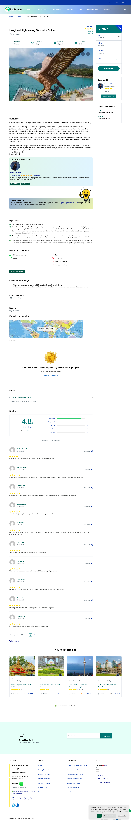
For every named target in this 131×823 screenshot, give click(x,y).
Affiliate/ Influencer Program (75, 774)
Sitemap (100, 775)
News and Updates (44, 783)
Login (116, 2)
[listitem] (22, 677)
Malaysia (19, 16)
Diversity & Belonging (73, 783)
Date (99, 35)
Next (38, 635)
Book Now (108, 68)
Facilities (69, 9)
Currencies (99, 768)
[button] (125, 9)
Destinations (41, 9)
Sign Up (124, 2)
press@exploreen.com (69, 203)
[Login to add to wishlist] (88, 54)
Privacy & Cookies (103, 779)
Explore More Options (17, 271)
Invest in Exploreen (73, 792)
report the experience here (51, 375)
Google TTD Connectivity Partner (77, 765)
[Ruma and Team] (31, 675)
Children (101, 51)
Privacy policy (122, 816)
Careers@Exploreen (73, 787)
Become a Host (92, 9)
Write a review (14, 641)
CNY (109, 2)
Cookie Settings (105, 782)
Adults (100, 43)
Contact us (41, 792)
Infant (99, 58)
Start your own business (74, 778)
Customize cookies (109, 816)
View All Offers (15, 184)
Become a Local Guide (74, 770)
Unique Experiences (44, 774)
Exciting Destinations (44, 770)
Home (29, 9)
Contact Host (25, 184)
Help (80, 9)
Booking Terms (42, 787)
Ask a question (108, 96)
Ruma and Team (15, 172)
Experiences (56, 9)
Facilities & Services (44, 778)
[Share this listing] (83, 54)
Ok (99, 816)
